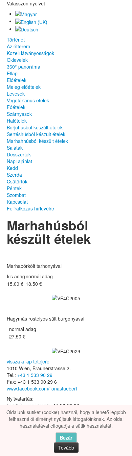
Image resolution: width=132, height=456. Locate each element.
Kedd (12, 167)
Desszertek (19, 154)
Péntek (14, 188)
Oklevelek (17, 59)
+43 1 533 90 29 (34, 375)
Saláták (15, 147)
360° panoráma (23, 66)
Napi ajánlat (19, 161)
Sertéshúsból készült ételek (36, 134)
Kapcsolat (17, 201)
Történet (16, 39)
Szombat (16, 195)
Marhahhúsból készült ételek (37, 140)
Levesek (16, 93)
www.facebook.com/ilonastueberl (42, 388)
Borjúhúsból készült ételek (35, 127)
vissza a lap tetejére (28, 361)
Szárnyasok (19, 113)
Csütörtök (17, 181)
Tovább (66, 447)
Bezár (66, 437)
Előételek (16, 80)
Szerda (14, 174)
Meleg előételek (24, 86)
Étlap (12, 73)
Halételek (17, 120)
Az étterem (18, 46)
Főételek (16, 107)
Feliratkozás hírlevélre (30, 208)
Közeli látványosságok (30, 53)
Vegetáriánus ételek (28, 100)
